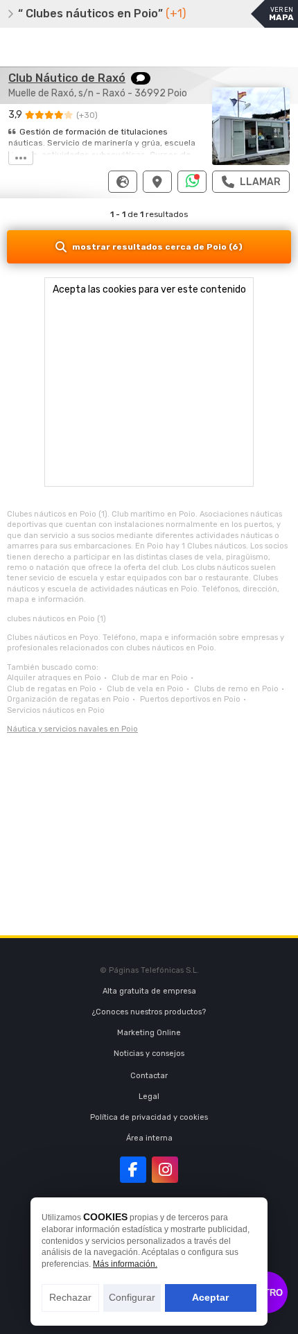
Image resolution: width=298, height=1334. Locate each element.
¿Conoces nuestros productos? (149, 1011)
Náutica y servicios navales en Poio (72, 729)
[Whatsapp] (192, 182)
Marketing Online (149, 1032)
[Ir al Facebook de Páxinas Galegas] (133, 1170)
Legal (149, 1096)
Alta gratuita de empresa (149, 991)
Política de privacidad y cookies (149, 1117)
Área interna (149, 1138)
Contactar (149, 1075)
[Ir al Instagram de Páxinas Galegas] (165, 1170)
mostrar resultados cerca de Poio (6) (157, 247)
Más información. (125, 1264)
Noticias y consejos (149, 1053)
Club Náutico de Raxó (66, 78)
